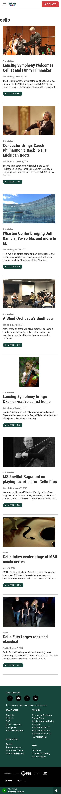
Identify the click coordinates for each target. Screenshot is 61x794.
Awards (9, 744)
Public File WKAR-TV (41, 727)
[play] (4, 790)
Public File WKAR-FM (41, 730)
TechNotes (36, 750)
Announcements (13, 747)
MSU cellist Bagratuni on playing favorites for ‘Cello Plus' (30, 479)
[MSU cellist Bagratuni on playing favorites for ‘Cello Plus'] (29, 452)
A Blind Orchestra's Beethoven (28, 318)
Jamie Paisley (8, 77)
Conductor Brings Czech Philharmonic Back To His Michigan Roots (25, 150)
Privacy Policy (38, 718)
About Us (10, 715)
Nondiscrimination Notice (43, 721)
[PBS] (26, 773)
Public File (36, 724)
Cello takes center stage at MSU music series (30, 559)
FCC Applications (39, 737)
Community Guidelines (42, 715)
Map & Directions (13, 724)
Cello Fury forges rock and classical (25, 639)
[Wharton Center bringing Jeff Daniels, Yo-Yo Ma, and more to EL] (29, 208)
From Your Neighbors (15, 753)
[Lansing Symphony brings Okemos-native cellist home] (29, 372)
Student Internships (14, 730)
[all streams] (57, 790)
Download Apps (39, 756)
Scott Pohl (7, 648)
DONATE (51, 4)
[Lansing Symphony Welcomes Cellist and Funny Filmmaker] (29, 40)
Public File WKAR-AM (41, 734)
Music (5, 552)
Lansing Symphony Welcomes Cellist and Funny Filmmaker (28, 68)
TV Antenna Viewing (41, 753)
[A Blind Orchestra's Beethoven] (29, 293)
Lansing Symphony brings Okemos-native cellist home (27, 399)
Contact (9, 718)
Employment (11, 727)
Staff (8, 721)
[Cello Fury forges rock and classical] (29, 612)
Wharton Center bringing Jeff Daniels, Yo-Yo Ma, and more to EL (29, 238)
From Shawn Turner (14, 750)
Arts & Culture (8, 61)
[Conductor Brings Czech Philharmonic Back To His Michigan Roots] (29, 120)
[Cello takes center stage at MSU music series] (29, 532)
